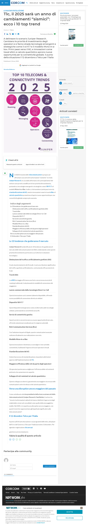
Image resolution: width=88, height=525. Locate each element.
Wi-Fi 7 (49, 186)
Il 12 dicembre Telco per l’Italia (20, 236)
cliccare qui (29, 427)
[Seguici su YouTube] (45, 488)
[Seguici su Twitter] (37, 488)
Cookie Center (73, 492)
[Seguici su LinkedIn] (34, 488)
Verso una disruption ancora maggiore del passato (26, 233)
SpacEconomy (70, 3)
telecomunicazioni (35, 175)
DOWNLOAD (78, 45)
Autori (13, 492)
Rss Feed (23, 492)
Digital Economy (44, 3)
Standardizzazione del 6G (20, 226)
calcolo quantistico (16, 195)
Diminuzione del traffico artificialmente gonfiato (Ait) (30, 209)
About (7, 492)
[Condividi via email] (13, 34)
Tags (17, 492)
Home (6, 30)
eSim (52, 192)
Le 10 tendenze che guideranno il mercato (24, 206)
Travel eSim (16, 211)
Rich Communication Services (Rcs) (24, 221)
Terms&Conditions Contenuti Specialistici (55, 492)
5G (33, 360)
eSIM (13, 280)
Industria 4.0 (60, 3)
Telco (53, 3)
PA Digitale (79, 3)
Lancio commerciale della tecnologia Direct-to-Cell (29, 214)
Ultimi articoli (33, 3)
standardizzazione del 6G (18, 192)
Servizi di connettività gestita (22, 219)
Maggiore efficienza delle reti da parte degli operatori (30, 229)
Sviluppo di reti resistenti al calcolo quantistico (27, 231)
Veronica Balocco (9, 69)
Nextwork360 (10, 500)
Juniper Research (15, 181)
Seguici (25, 488)
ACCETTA (70, 512)
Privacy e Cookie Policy (35, 492)
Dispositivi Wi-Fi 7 (18, 216)
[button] (5, 3)
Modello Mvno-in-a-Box (20, 224)
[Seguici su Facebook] (41, 488)
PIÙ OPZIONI (70, 518)
